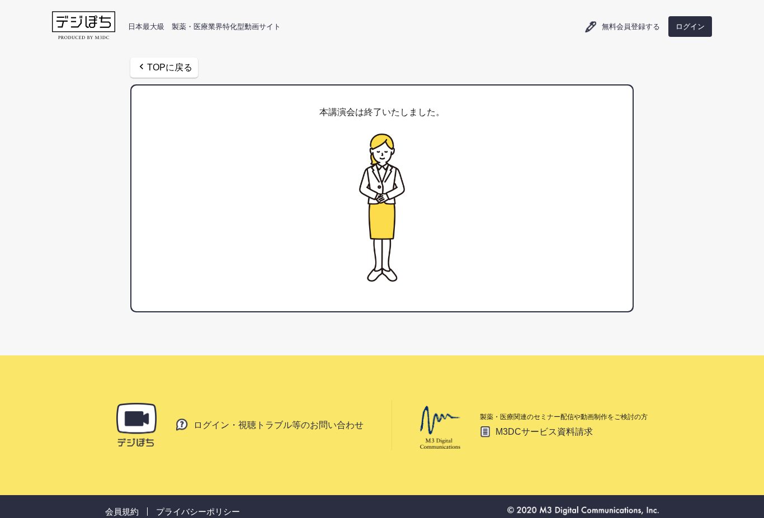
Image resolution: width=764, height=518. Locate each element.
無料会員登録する (631, 27)
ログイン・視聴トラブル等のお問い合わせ (279, 424)
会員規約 (122, 511)
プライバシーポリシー (198, 511)
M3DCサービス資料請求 (544, 431)
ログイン (690, 26)
